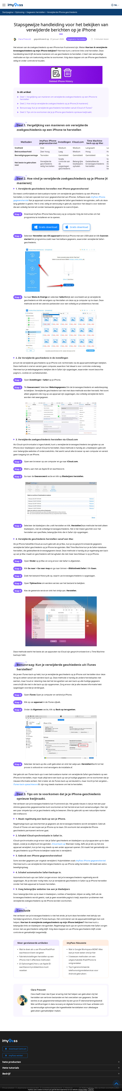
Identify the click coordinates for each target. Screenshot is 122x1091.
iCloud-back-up (58, 844)
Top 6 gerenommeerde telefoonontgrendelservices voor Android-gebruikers (83, 970)
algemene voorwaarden (28, 1088)
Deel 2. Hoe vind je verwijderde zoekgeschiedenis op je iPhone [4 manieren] (54, 103)
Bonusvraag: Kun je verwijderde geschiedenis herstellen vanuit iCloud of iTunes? (56, 108)
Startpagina (7, 12)
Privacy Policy (82, 1090)
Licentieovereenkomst (52, 1088)
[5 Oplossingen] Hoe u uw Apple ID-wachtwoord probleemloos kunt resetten (35, 967)
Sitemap (69, 1088)
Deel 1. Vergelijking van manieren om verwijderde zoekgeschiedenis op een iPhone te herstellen (58, 98)
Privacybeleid (8, 1088)
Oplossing (19, 12)
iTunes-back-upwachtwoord (25, 784)
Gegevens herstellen (35, 12)
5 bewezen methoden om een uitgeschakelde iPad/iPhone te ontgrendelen (82, 960)
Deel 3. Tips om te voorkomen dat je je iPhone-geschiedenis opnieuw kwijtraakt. (56, 112)
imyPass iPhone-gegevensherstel (91, 860)
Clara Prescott (38, 989)
